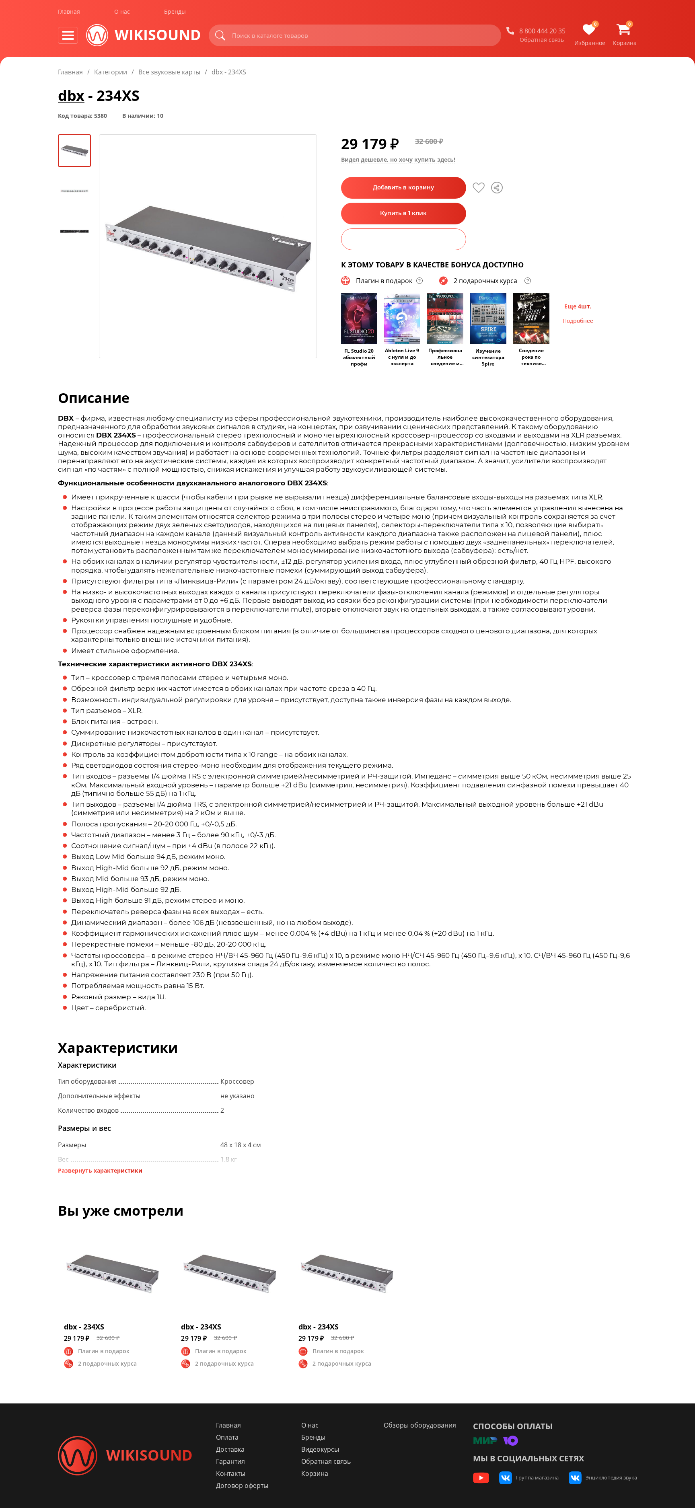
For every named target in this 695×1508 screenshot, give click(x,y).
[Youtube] (481, 1477)
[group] (208, 246)
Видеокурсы (320, 1449)
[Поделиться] (497, 187)
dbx (71, 95)
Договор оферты (242, 1485)
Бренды (175, 11)
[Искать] (220, 35)
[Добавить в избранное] (479, 188)
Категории (110, 72)
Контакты (230, 1473)
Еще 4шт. (577, 306)
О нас (122, 11)
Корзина (314, 1473)
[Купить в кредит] (403, 239)
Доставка (230, 1449)
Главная (69, 11)
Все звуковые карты (169, 72)
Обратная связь (542, 39)
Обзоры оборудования (420, 1425)
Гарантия (230, 1461)
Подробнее (578, 321)
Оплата (227, 1437)
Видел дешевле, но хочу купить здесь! (398, 159)
